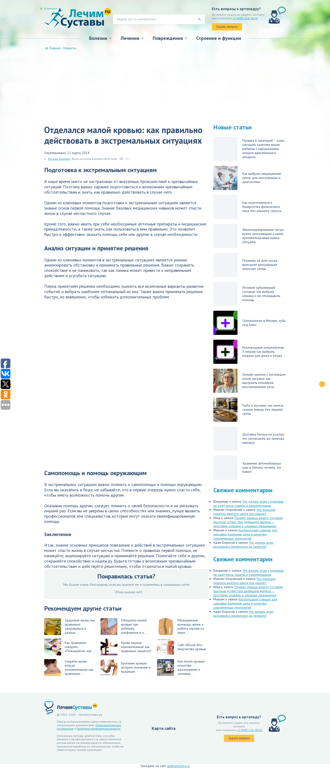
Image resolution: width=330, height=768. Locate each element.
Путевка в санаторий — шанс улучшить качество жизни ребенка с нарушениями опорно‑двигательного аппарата (263, 148)
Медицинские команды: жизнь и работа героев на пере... (191, 626)
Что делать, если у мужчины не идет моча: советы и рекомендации (248, 503)
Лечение (130, 38)
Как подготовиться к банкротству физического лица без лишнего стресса (261, 206)
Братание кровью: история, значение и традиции (136, 667)
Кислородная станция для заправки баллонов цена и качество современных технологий (245, 534)
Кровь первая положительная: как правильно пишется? (136, 647)
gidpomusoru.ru (178, 766)
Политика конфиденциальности (98, 728)
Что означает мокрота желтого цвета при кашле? (244, 511)
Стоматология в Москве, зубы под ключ (264, 322)
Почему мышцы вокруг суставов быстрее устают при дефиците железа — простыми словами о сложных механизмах (248, 522)
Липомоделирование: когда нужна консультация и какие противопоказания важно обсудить (263, 235)
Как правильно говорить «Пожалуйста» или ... (80, 647)
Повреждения (168, 38)
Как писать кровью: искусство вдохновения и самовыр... (191, 667)
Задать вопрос (227, 26)
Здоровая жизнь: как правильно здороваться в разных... (80, 626)
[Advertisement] (165, 86)
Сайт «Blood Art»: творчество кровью (192, 647)
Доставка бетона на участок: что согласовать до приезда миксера (263, 438)
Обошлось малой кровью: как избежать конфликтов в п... (134, 626)
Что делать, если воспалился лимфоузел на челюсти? (243, 544)
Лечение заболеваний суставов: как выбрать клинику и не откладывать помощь (261, 293)
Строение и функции (218, 38)
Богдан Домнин (59, 159)
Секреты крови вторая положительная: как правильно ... (79, 667)
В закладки (50, 8)
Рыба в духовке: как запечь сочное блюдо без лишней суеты (262, 409)
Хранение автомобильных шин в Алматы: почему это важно (261, 467)
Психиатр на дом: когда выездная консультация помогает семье (259, 264)
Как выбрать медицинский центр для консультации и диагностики (261, 177)
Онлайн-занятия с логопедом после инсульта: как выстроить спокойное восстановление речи (264, 380)
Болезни (98, 38)
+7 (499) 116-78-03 (245, 18)
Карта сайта (163, 728)
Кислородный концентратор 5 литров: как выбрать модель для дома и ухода (263, 351)
